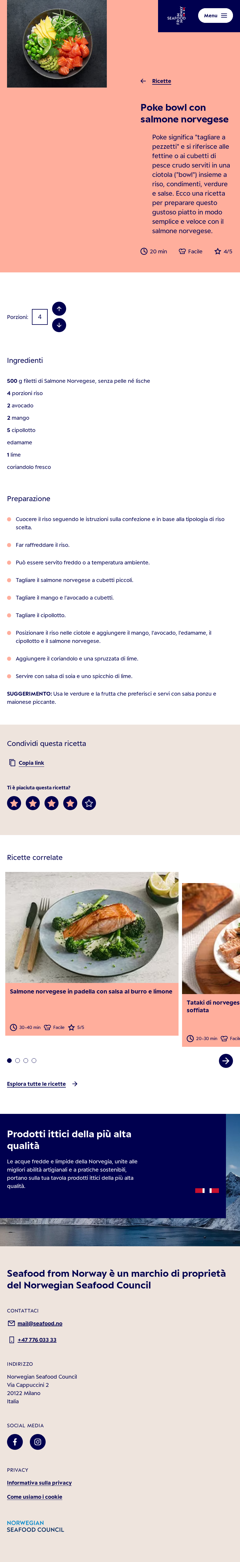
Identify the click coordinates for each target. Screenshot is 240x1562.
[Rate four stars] (70, 803)
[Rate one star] (14, 803)
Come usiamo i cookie (34, 1496)
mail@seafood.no (40, 1323)
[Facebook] (15, 1442)
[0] (9, 1060)
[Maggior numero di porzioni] (59, 309)
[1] (17, 1060)
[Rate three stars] (51, 803)
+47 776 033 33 (37, 1339)
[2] (25, 1060)
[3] (34, 1060)
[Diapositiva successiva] (226, 1061)
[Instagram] (38, 1442)
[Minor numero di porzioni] (59, 325)
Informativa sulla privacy (39, 1482)
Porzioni (17, 317)
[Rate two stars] (33, 803)
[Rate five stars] (89, 803)
